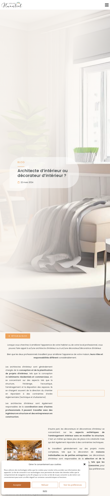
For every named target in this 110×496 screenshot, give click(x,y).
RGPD (45, 491)
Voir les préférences (73, 484)
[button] (84, 464)
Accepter (17, 484)
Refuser (44, 484)
